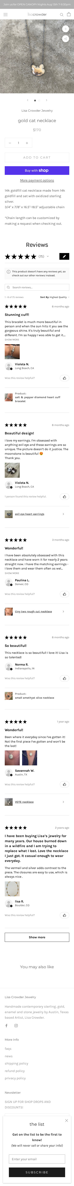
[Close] (66, 1120)
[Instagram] (16, 1025)
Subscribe (37, 1172)
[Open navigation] (5, 14)
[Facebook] (6, 1025)
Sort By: (44, 297)
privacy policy (15, 1078)
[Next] (46, 100)
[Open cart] (68, 14)
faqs (8, 1049)
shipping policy (16, 1063)
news (9, 1056)
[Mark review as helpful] (64, 378)
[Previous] (27, 100)
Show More (12, 339)
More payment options (37, 180)
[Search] (62, 14)
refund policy (15, 1071)
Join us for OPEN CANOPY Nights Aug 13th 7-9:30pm (37, 4)
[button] (47, 256)
